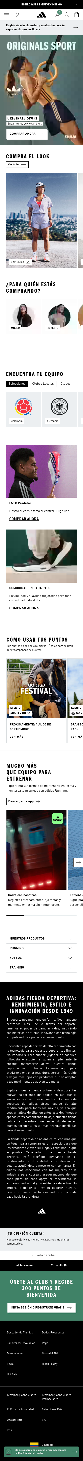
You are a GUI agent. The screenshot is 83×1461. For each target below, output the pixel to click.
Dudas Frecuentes (53, 1332)
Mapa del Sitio (50, 1353)
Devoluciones (15, 1353)
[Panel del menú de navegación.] (6, 15)
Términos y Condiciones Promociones (56, 1397)
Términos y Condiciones (21, 1395)
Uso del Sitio (14, 1420)
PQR (9, 1430)
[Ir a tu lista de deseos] (16, 15)
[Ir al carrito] (76, 15)
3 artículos (17, 262)
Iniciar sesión (24, 1265)
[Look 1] (41, 220)
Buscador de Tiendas (20, 1332)
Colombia (47, 1444)
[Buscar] (67, 15)
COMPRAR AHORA (24, 519)
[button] (36, 701)
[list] (41, 223)
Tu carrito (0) (59, 1265)
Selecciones (17, 383)
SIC (44, 1420)
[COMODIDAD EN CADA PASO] (41, 572)
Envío (10, 1364)
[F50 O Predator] (41, 485)
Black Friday (49, 1364)
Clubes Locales (43, 383)
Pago (45, 1343)
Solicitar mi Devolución (21, 1343)
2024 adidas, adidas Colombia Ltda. (41, 1455)
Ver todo (13, 164)
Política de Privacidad (20, 1409)
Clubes (66, 383)
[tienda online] (41, 16)
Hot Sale (12, 1374)
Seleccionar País (52, 1409)
